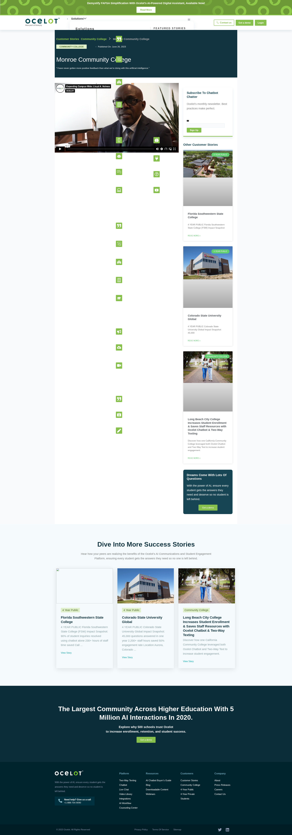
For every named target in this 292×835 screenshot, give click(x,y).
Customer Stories (67, 39)
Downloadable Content (157, 789)
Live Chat (124, 789)
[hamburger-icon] (189, 20)
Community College (94, 39)
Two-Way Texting (127, 780)
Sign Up (194, 130)
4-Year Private (188, 794)
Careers (218, 789)
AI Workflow (125, 803)
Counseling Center (128, 807)
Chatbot (123, 785)
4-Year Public (187, 789)
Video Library (125, 794)
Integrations (125, 798)
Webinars (150, 794)
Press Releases (222, 785)
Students (185, 798)
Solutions (77, 18)
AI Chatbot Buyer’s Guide (158, 780)
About (217, 780)
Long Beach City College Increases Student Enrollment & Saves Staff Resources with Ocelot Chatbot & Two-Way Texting (207, 426)
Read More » (194, 236)
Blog (148, 785)
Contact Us (220, 794)
